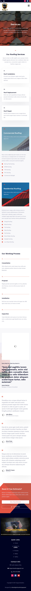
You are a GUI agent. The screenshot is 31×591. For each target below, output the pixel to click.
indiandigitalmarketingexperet (18, 587)
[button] (28, 5)
